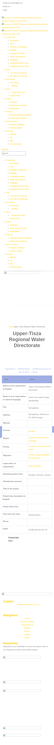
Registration (14, 108)
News (8, 89)
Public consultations (18, 57)
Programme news (18, 92)
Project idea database (18, 118)
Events (8, 99)
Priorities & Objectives (18, 47)
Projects (9, 112)
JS (11, 137)
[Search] (27, 153)
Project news (15, 95)
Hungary (32, 431)
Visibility (14, 86)
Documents (14, 82)
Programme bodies (17, 53)
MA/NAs (13, 134)
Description (14, 40)
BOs (11, 141)
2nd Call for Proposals (19, 76)
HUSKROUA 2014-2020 (19, 66)
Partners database (17, 124)
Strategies (14, 60)
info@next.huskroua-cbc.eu (28, 604)
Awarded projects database (21, 115)
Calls (8, 70)
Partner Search (12, 121)
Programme (10, 37)
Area (12, 44)
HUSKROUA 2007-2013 (19, 63)
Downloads (10, 79)
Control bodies (15, 144)
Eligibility (13, 50)
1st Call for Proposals (18, 73)
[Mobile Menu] (2, 157)
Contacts (9, 131)
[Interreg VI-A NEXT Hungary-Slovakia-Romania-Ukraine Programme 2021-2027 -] (24, 19)
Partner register (16, 128)
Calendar (13, 102)
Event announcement (18, 105)
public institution (35, 466)
